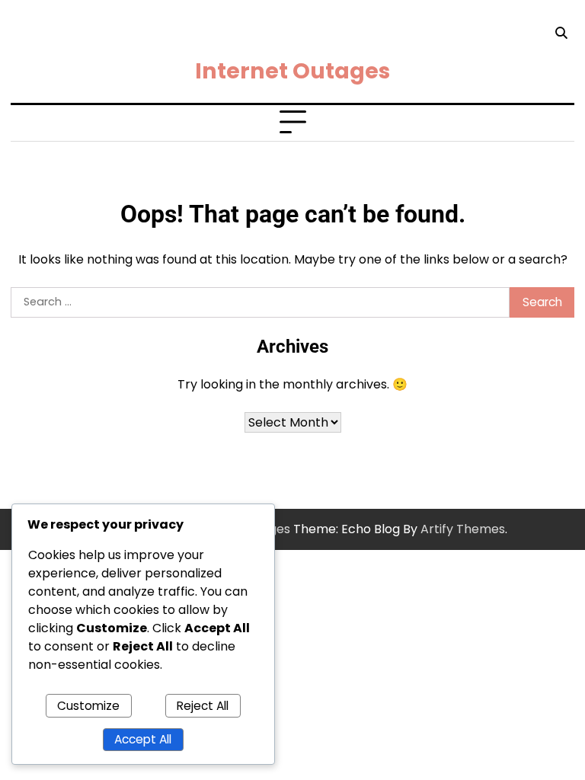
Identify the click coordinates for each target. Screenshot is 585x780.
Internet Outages (292, 71)
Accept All (142, 739)
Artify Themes (462, 529)
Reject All (203, 706)
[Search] (560, 33)
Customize (88, 706)
